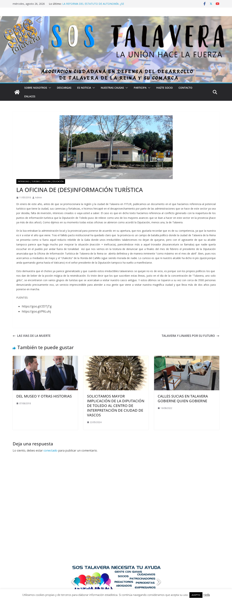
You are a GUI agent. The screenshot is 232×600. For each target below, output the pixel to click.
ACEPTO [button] (196, 595)
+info (206, 595)
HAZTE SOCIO (164, 87)
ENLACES (29, 96)
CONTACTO (185, 87)
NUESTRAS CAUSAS (112, 87)
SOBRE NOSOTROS (35, 87)
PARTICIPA (140, 87)
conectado (50, 450)
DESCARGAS (64, 87)
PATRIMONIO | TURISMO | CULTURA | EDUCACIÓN (41, 181)
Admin (38, 197)
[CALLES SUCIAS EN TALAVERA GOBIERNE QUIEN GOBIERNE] (186, 358)
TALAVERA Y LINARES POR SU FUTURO (188, 336)
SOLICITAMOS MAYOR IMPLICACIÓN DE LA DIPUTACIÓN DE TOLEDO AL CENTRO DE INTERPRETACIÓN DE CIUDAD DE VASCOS (115, 405)
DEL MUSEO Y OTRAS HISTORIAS (44, 396)
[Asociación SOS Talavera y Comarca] (17, 92)
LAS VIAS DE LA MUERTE (34, 336)
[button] (49, 87)
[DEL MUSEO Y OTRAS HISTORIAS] (45, 358)
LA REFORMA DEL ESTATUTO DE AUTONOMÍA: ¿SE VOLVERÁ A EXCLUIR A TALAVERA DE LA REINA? (93, 5)
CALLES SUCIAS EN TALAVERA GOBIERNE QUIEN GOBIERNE (183, 398)
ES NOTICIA (84, 87)
